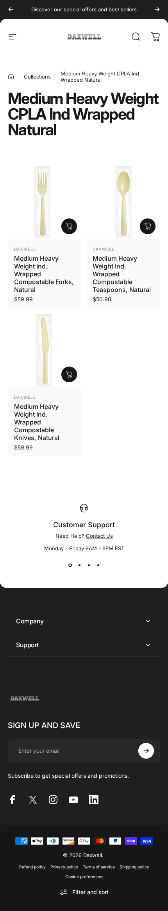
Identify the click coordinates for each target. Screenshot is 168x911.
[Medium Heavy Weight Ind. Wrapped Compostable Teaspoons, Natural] (123, 202)
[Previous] (11, 9)
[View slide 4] (98, 565)
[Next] (157, 9)
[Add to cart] (69, 226)
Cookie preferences (84, 876)
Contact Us (99, 536)
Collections (37, 76)
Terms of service (99, 867)
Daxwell (25, 249)
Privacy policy (64, 867)
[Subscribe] (146, 751)
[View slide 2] (79, 565)
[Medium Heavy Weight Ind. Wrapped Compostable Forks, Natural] (45, 202)
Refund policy (32, 867)
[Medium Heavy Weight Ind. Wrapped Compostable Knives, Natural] (45, 350)
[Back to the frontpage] (11, 76)
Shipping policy (134, 867)
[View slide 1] (70, 565)
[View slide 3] (88, 565)
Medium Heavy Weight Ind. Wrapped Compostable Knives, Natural (36, 422)
